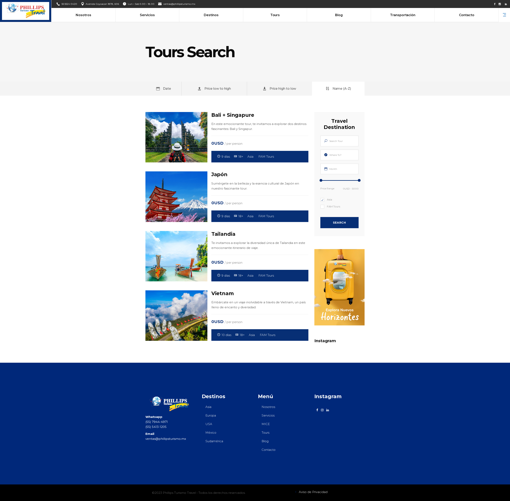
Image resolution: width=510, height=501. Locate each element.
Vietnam (222, 293)
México (210, 432)
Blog (265, 441)
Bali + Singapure (232, 115)
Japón (219, 174)
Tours (265, 432)
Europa (210, 415)
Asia (208, 407)
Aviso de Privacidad (313, 492)
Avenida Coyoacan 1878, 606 (102, 3)
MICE (266, 424)
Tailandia (223, 234)
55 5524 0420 (69, 3)
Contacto (269, 450)
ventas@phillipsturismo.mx (179, 3)
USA (208, 424)
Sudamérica (214, 441)
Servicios (268, 415)
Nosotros (268, 407)
